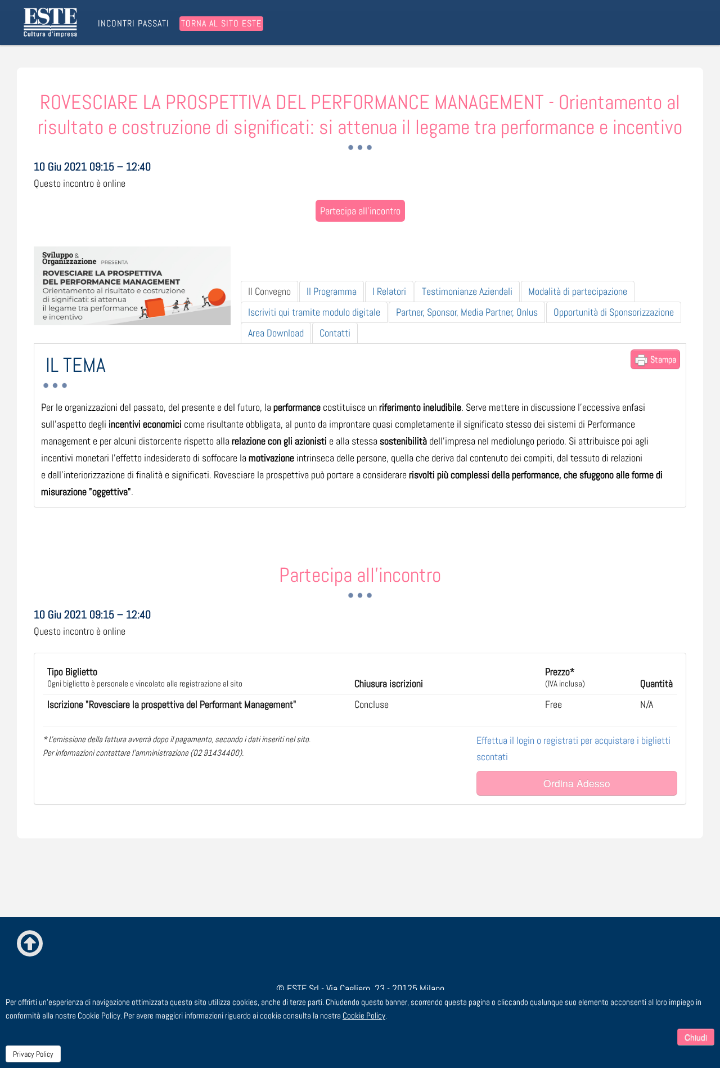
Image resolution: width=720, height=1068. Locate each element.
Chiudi (696, 1037)
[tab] (269, 291)
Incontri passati (133, 23)
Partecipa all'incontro (360, 210)
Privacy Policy (33, 1054)
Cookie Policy (364, 1015)
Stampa (662, 359)
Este (52, 22)
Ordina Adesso (576, 783)
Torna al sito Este (221, 23)
